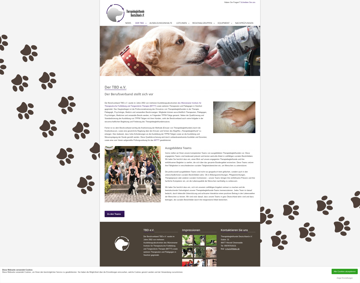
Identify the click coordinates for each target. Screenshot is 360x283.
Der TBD (139, 23)
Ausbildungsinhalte (160, 23)
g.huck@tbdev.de (232, 249)
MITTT (156, 140)
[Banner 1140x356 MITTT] (211, 264)
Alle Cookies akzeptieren (345, 271)
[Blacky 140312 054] (187, 264)
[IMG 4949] (187, 252)
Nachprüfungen (244, 23)
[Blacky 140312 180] (199, 264)
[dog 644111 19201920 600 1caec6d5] (199, 252)
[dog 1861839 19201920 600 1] (211, 252)
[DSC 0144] (199, 240)
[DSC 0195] (211, 240)
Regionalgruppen (202, 23)
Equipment (224, 23)
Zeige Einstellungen (345, 278)
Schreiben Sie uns (247, 2)
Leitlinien (181, 23)
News (128, 23)
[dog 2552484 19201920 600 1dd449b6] (187, 240)
